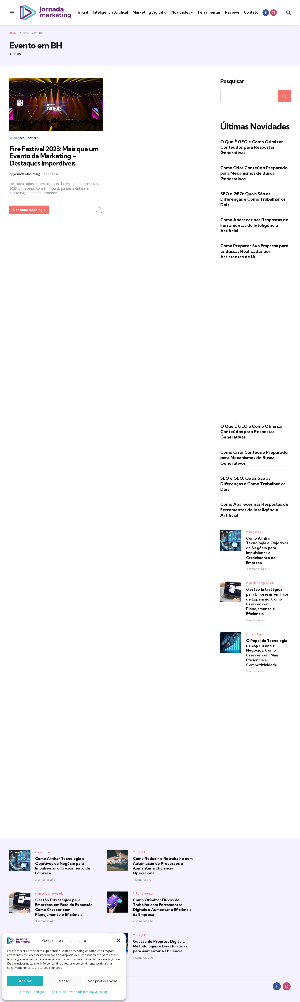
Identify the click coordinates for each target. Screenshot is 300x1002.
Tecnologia (256, 634)
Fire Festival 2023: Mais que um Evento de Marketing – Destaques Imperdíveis (53, 156)
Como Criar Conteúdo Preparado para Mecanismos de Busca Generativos (254, 173)
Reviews (232, 12)
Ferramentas (209, 12)
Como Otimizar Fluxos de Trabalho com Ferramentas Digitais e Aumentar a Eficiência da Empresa (162, 907)
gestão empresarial (262, 583)
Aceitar (25, 981)
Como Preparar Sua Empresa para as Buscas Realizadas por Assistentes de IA (254, 251)
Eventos (18, 138)
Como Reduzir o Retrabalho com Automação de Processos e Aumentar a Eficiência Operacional (163, 865)
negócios (255, 532)
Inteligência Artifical (110, 12)
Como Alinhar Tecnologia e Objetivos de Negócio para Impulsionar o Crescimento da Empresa (267, 550)
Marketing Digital (148, 12)
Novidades (180, 12)
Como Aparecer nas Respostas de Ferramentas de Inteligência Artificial (254, 225)
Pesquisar (232, 81)
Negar (64, 981)
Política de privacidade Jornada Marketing (80, 992)
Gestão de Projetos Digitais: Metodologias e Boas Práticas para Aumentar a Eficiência (160, 946)
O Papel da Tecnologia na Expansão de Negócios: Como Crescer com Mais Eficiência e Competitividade (266, 652)
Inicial (83, 12)
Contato (251, 12)
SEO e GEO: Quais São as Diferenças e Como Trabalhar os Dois (252, 199)
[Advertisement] (255, 341)
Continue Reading (27, 210)
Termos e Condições (32, 992)
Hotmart (32, 138)
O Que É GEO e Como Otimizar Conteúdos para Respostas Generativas (251, 147)
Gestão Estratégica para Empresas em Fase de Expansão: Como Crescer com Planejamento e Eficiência (267, 601)
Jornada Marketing (26, 174)
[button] (118, 940)
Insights (141, 852)
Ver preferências (103, 981)
